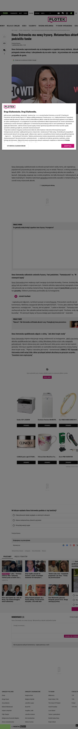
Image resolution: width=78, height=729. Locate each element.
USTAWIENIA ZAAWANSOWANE (16, 146)
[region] (39, 126)
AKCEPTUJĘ (67, 146)
